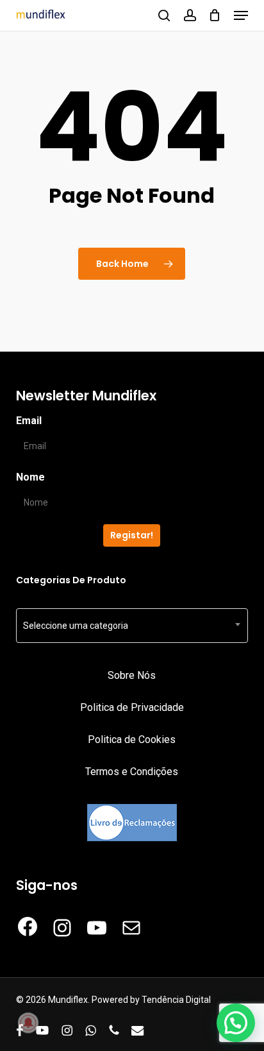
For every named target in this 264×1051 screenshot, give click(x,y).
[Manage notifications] (28, 1023)
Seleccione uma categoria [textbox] (75, 625)
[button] (241, 15)
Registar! (131, 535)
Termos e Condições (131, 771)
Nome (30, 477)
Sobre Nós (132, 675)
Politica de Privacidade (132, 707)
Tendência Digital (176, 1000)
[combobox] (132, 625)
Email (29, 420)
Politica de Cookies (132, 739)
